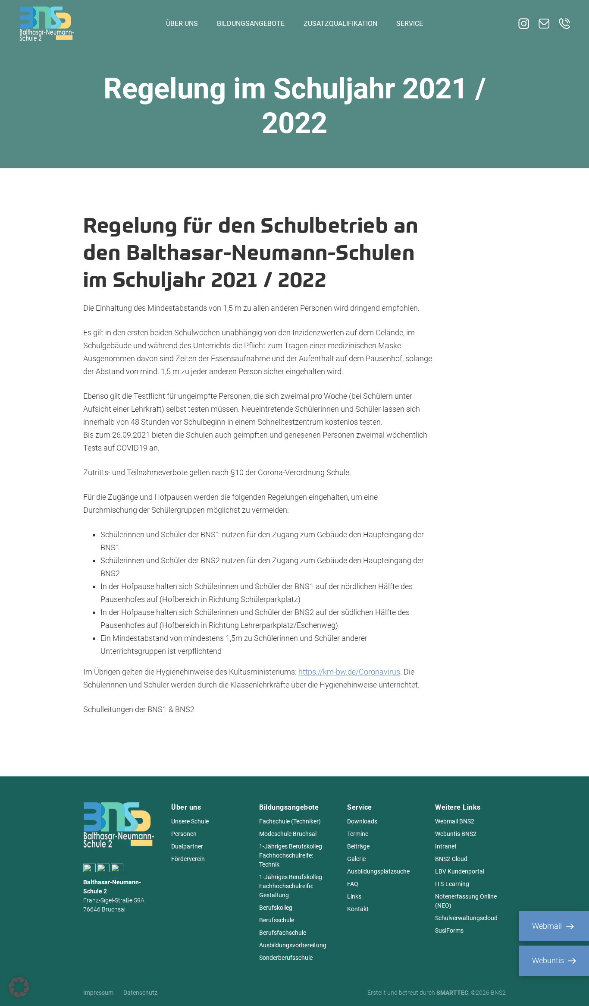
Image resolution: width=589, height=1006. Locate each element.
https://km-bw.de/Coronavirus (349, 671)
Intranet (446, 846)
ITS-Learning (452, 883)
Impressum (98, 992)
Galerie (356, 858)
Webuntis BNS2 (455, 833)
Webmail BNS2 (454, 821)
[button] (19, 987)
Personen (184, 833)
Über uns (182, 23)
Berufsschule (276, 920)
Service (409, 23)
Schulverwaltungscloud (466, 918)
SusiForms (449, 930)
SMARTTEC (452, 992)
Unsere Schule (190, 821)
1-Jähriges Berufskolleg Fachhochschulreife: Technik (290, 855)
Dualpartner (187, 846)
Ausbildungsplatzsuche (378, 871)
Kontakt (358, 908)
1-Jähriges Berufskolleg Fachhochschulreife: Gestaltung (290, 886)
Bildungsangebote (251, 23)
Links (354, 896)
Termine (357, 833)
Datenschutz (140, 992)
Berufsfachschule (282, 932)
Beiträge (358, 846)
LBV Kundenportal (459, 871)
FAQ (352, 883)
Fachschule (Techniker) (290, 821)
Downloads (362, 821)
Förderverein (188, 858)
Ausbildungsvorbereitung (292, 945)
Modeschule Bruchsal (287, 833)
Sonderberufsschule (286, 957)
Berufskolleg (275, 907)
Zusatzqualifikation (340, 23)
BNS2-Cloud (451, 858)
